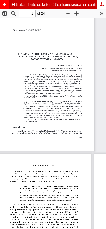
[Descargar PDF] (101, 4)
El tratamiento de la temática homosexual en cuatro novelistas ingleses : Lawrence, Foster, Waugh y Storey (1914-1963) (59, 4)
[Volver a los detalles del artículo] (4, 4)
